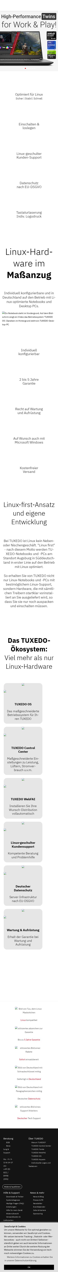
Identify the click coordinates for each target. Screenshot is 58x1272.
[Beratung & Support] (46, 5)
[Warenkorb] (51, 5)
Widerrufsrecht (12, 1213)
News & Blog (38, 1196)
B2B (8, 1142)
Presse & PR (38, 1200)
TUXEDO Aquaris (38, 1159)
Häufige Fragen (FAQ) (15, 1203)
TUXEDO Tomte (37, 1149)
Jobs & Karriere (39, 1210)
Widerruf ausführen (12, 1187)
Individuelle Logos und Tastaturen (39, 1164)
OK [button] (29, 1267)
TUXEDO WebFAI (38, 1152)
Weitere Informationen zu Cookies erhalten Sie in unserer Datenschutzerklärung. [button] (28, 1258)
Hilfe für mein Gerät (14, 1210)
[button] (54, 5)
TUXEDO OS (36, 1156)
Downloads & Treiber (15, 1196)
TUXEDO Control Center (41, 1146)
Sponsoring (38, 1213)
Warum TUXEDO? (38, 1142)
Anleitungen (11, 1206)
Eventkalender (39, 1206)
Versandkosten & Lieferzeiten (11, 1219)
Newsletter (37, 1203)
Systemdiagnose (13, 1200)
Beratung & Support (7, 1149)
